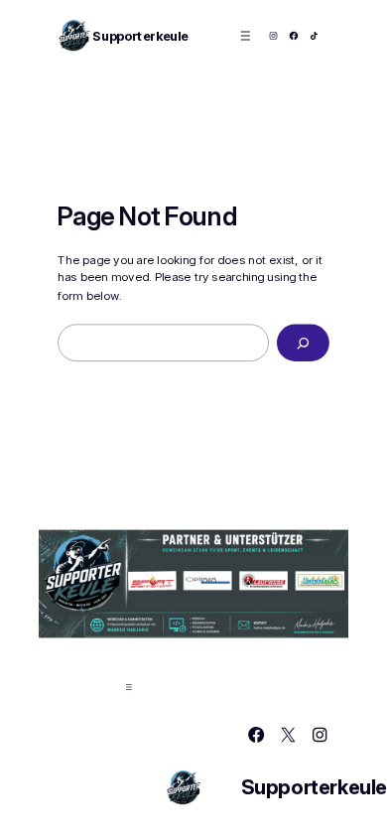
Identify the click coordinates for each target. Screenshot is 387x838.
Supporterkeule (140, 36)
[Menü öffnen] (245, 35)
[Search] (303, 343)
